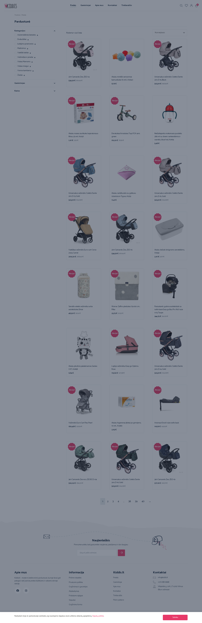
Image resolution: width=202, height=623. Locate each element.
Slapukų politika (98, 616)
